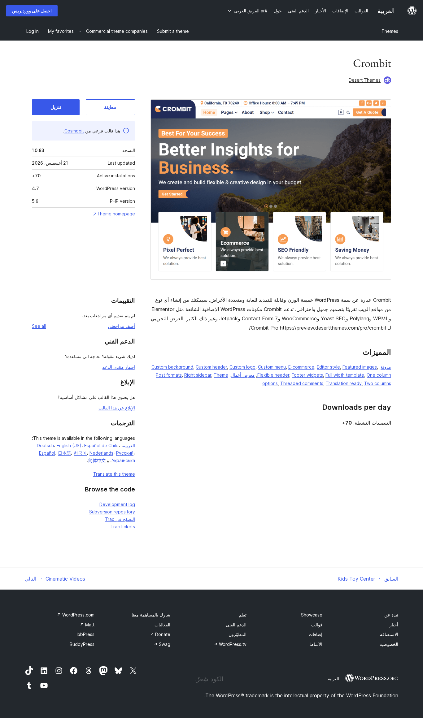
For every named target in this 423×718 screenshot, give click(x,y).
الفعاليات (162, 624)
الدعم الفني (236, 624)
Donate (160, 634)
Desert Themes (365, 80)
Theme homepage (116, 213)
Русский (124, 453)
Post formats (169, 375)
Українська (123, 460)
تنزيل (55, 107)
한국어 (80, 453)
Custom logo (242, 367)
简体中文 (97, 460)
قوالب (316, 624)
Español (47, 453)
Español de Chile (101, 445)
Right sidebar (197, 375)
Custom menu (272, 367)
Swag (162, 644)
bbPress (85, 634)
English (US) (69, 445)
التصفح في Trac (120, 519)
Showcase (311, 614)
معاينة (110, 107)
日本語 (64, 453)
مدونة (386, 367)
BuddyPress (82, 644)
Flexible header (273, 375)
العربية (129, 445)
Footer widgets (307, 375)
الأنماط (316, 644)
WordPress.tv (230, 644)
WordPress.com (75, 614)
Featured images (359, 367)
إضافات (315, 634)
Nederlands (101, 453)
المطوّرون (237, 634)
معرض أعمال (243, 375)
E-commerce (301, 367)
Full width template (344, 375)
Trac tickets (123, 526)
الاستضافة (389, 634)
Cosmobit (74, 130)
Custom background (172, 367)
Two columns (377, 383)
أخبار (394, 624)
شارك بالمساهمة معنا (151, 614)
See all (39, 326)
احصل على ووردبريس (32, 10)
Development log (117, 504)
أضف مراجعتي (121, 326)
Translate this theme (114, 474)
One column (379, 375)
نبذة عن (391, 614)
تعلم (242, 614)
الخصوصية (389, 644)
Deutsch (45, 445)
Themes (390, 31)
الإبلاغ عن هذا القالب (116, 407)
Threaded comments (301, 383)
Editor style (328, 367)
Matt (87, 624)
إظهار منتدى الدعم (118, 367)
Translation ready (344, 383)
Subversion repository (112, 511)
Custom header (211, 367)
